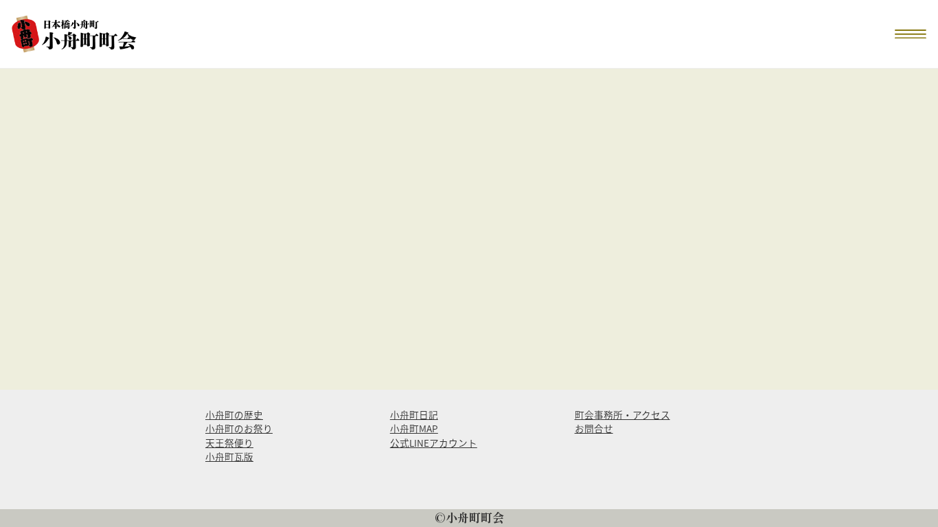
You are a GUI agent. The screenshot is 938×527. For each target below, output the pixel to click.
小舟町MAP (414, 428)
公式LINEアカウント (433, 442)
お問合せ (594, 428)
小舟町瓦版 (229, 456)
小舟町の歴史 (234, 414)
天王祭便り (229, 442)
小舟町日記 (414, 414)
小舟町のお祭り (239, 428)
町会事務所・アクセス (622, 414)
